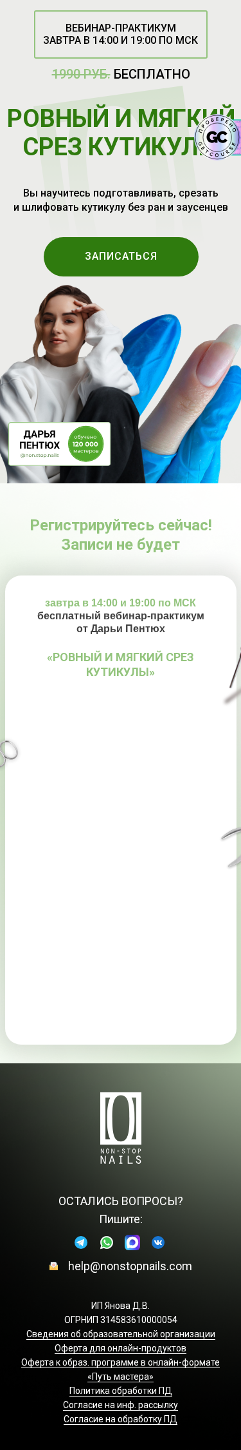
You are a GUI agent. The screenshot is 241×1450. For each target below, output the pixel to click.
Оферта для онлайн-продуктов (120, 1348)
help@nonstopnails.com (130, 1266)
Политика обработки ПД (120, 1391)
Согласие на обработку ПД (120, 1419)
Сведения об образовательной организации (120, 1334)
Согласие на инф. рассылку (120, 1405)
